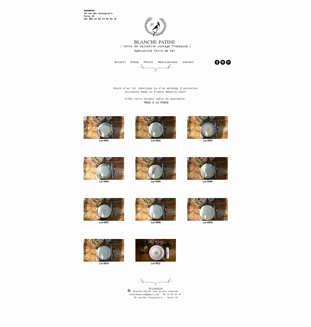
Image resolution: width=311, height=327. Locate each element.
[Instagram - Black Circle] (222, 62)
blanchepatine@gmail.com (144, 294)
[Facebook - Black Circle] (217, 62)
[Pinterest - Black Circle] (228, 62)
